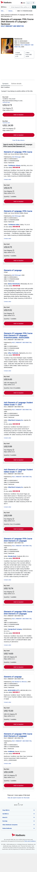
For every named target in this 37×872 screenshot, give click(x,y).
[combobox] (21, 7)
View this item (6, 102)
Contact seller (7, 179)
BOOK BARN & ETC (13, 690)
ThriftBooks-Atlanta (14, 165)
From (18, 54)
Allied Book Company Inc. (15, 420)
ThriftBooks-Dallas (13, 224)
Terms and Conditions (30, 841)
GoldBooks (11, 751)
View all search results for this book (18, 797)
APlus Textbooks (13, 353)
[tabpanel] (18, 89)
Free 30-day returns (19, 140)
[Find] (34, 7)
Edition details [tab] (16, 83)
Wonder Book (12, 556)
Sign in (28, 3)
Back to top (18, 805)
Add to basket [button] (18, 115)
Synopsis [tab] (5, 83)
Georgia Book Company (15, 629)
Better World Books (14, 284)
